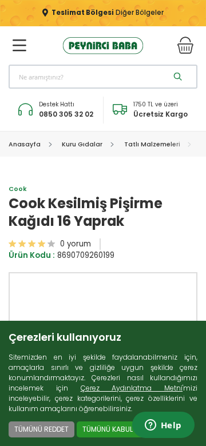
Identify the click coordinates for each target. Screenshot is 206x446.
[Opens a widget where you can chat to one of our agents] (163, 426)
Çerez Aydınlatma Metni (132, 388)
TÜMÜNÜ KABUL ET (112, 429)
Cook (18, 189)
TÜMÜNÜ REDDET (41, 429)
